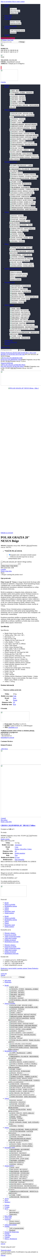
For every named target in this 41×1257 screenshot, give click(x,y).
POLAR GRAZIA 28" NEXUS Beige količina (17, 562)
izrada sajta (4, 973)
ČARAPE (20, 234)
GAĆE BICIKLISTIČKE (19, 222)
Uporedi (7, 1237)
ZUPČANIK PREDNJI (31, 135)
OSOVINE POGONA (31, 144)
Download (13, 32)
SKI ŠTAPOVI (25, 312)
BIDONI (20, 173)
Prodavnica (9, 353)
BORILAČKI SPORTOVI (16, 1162)
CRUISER (21, 103)
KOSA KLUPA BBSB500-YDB (11, 359)
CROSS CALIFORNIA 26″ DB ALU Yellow (18, 825)
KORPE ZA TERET (29, 202)
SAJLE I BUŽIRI (27, 139)
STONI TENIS (25, 298)
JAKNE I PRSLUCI (29, 228)
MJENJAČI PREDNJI (31, 124)
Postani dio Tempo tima (8, 38)
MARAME (22, 236)
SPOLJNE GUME (28, 113)
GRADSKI (22, 96)
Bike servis (13, 9)
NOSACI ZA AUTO (29, 207)
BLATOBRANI (25, 187)
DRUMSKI (22, 98)
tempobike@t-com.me (7, 737)
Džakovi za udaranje (15, 272)
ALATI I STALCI (28, 200)
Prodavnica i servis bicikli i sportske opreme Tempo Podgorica (19, 968)
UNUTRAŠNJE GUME (21, 116)
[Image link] (14, 896)
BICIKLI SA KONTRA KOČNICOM (13, 354)
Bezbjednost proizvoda (11, 941)
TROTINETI (23, 289)
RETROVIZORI (26, 183)
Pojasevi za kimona (15, 279)
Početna (3, 353)
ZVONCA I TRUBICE (31, 176)
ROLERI (20, 287)
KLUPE (19, 262)
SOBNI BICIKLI (27, 255)
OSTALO (20, 302)
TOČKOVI (22, 119)
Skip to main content (18, 1)
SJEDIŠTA (22, 141)
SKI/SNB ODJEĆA (28, 325)
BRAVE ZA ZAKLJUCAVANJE (23, 179)
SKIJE (18, 308)
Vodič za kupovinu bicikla (17, 30)
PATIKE (19, 232)
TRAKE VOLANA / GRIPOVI (21, 151)
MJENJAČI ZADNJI (29, 126)
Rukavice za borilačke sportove (18, 274)
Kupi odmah (14, 566)
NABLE (19, 122)
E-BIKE (19, 101)
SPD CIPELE (24, 230)
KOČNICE (22, 131)
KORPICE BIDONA (29, 174)
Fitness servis (14, 13)
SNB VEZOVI (25, 316)
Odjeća (7, 908)
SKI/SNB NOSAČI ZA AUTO (22, 329)
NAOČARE (22, 219)
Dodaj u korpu (5, 566)
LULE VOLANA (27, 153)
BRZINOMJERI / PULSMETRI (24, 170)
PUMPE (19, 182)
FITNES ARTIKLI (28, 266)
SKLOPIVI (22, 99)
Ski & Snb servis (15, 11)
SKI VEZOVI (24, 310)
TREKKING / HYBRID (21, 93)
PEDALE (20, 120)
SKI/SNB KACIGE (28, 321)
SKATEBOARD (26, 291)
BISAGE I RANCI (28, 191)
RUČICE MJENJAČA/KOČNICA (22, 129)
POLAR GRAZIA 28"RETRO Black (12, 366)
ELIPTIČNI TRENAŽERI (21, 252)
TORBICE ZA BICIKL (32, 189)
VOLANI (20, 148)
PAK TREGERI (26, 205)
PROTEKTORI (25, 338)
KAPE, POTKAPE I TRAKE (21, 238)
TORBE (19, 336)
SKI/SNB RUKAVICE (31, 327)
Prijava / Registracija (11, 1239)
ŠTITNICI (21, 241)
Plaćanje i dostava (15, 21)
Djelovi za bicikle (10, 904)
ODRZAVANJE (25, 196)
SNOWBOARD (25, 314)
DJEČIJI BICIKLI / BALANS (24, 106)
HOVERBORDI (26, 286)
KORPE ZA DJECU (29, 204)
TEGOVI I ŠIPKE (28, 264)
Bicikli (15, 353)
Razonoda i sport (10, 911)
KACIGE (20, 215)
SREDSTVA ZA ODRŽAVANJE (24, 333)
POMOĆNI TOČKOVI (31, 155)
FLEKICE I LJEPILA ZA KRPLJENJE (20, 194)
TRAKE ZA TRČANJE (20, 248)
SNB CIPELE (24, 317)
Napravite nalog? (6, 1250)
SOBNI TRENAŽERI (31, 209)
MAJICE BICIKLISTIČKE (21, 225)
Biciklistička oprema (11, 906)
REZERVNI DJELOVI (31, 297)
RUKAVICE (23, 217)
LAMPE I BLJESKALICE (21, 166)
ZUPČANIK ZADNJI (31, 137)
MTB (17, 90)
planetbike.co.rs (13, 727)
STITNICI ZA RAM (29, 198)
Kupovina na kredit (15, 23)
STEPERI (21, 257)
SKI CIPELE (23, 319)
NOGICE (20, 185)
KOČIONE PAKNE (29, 133)
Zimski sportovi (9, 913)
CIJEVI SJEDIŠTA (28, 142)
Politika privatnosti (10, 940)
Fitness (7, 909)
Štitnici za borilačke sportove (18, 276)
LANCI (19, 146)
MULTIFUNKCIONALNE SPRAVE (19, 260)
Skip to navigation (6, 1)
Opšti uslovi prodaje (11, 938)
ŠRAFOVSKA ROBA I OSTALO (24, 158)
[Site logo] (7, 40)
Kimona (12, 277)
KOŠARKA (22, 300)
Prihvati (3, 1255)
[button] (5, 839)
